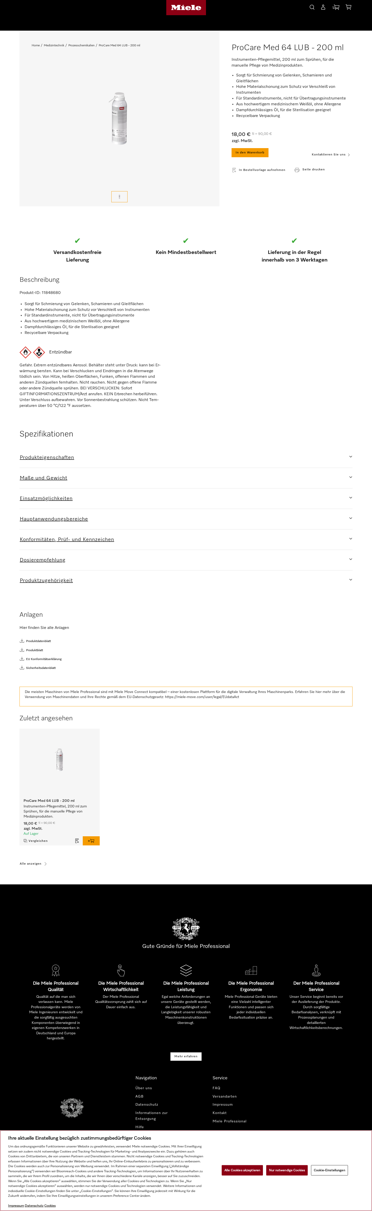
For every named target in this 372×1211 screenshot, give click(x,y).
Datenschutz (146, 1104)
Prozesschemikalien (81, 45)
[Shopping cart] (348, 8)
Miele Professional (229, 1121)
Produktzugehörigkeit (46, 580)
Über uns (143, 1088)
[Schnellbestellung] (335, 8)
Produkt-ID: (30, 293)
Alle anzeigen (31, 863)
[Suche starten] (312, 6)
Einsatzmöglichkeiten (46, 498)
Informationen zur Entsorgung (151, 1116)
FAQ (216, 1088)
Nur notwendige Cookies (287, 1170)
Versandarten (225, 1096)
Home (36, 45)
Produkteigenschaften (47, 457)
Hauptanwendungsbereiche (54, 519)
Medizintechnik (54, 45)
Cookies (50, 1205)
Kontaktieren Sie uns (329, 154)
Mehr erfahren (186, 1056)
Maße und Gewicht (43, 478)
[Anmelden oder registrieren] (323, 8)
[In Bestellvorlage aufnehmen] (77, 840)
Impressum (223, 1104)
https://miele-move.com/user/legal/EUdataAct (202, 697)
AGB (139, 1096)
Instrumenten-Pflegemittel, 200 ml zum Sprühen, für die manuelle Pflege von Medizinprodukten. (55, 811)
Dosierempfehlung (43, 560)
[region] (186, 1170)
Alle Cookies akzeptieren (242, 1170)
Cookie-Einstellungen (329, 1170)
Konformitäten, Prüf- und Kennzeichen (67, 539)
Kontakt (220, 1113)
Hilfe (139, 1127)
